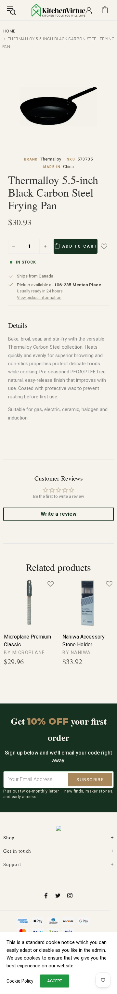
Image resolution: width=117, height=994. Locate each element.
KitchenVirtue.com (58, 10)
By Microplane (24, 652)
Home (9, 31)
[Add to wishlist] (108, 246)
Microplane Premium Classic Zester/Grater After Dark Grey (27, 641)
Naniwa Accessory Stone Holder (83, 641)
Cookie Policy (19, 981)
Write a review (58, 514)
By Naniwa (76, 652)
